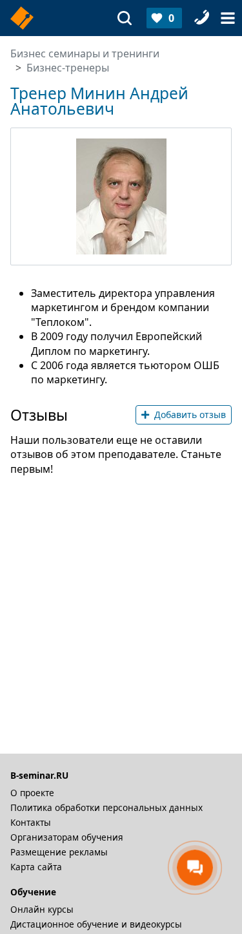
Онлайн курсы (42, 909)
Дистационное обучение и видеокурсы (96, 924)
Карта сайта (36, 867)
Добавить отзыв (190, 414)
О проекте (32, 792)
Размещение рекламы (59, 852)
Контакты (30, 822)
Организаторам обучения (66, 837)
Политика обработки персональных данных (106, 807)
